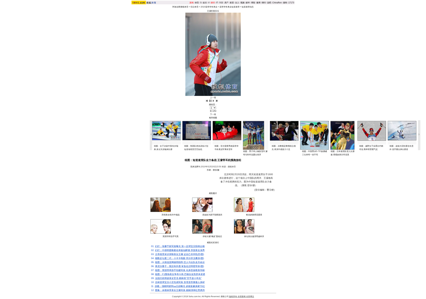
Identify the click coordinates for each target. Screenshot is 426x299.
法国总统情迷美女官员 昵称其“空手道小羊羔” (178, 278)
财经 (213, 2)
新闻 (192, 2)
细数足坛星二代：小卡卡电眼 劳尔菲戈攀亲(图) (179, 258)
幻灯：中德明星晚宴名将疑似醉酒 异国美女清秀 (180, 250)
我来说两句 (195, 166)
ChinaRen (277, 2)
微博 (258, 2)
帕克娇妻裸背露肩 (254, 215)
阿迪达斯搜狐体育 (180, 7)
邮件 (248, 2)
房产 (226, 2)
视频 (242, 2)
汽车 (221, 2)
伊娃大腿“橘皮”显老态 (212, 236)
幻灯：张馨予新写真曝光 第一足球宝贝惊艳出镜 (180, 246)
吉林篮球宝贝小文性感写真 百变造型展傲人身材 (180, 282)
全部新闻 (242, 296)
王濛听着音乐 (213, 11)
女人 (237, 2)
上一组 (213, 97)
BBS (264, 2)
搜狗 (285, 2)
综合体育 (195, 7)
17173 (291, 2)
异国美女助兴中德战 (171, 215)
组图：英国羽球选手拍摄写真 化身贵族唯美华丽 (180, 270)
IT (217, 2)
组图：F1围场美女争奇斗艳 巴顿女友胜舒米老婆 (180, 274)
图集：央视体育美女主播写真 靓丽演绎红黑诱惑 (180, 290)
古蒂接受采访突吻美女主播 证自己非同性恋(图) (179, 254)
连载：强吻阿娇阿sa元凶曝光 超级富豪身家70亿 (180, 286)
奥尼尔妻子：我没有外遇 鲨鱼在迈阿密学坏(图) (179, 266)
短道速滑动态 (248, 7)
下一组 (213, 114)
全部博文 (250, 296)
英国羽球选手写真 (171, 236)
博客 (253, 2)
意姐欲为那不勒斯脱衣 (212, 215)
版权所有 (233, 296)
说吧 (269, 2)
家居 (232, 2)
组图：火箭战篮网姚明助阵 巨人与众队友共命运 (180, 262)
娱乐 (205, 2)
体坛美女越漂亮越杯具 (254, 236)
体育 (197, 2)
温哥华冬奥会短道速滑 (229, 7)
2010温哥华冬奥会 (209, 7)
